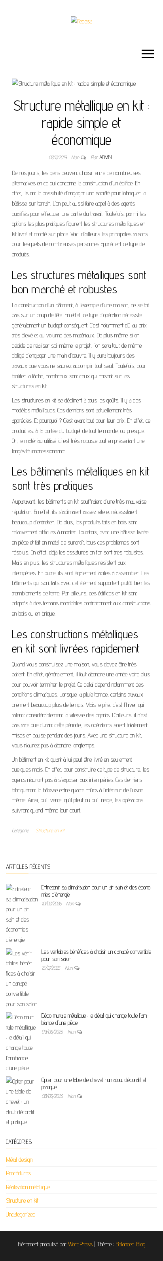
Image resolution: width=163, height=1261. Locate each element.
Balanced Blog (131, 1244)
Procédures (18, 1173)
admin (105, 157)
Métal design (19, 1159)
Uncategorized (21, 1214)
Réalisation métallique (28, 1187)
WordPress (80, 1244)
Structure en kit (50, 830)
